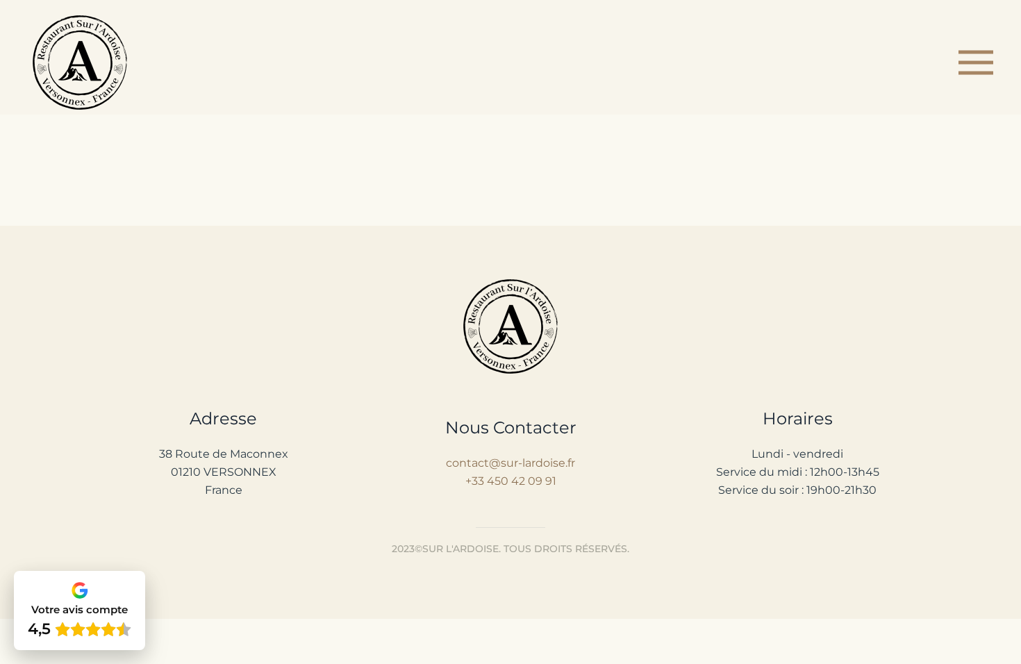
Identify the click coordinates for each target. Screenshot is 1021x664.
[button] (975, 62)
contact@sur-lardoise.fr (510, 463)
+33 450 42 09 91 (510, 481)
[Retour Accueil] (82, 62)
